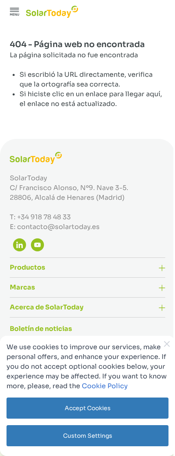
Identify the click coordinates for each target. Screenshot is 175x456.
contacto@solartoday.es (58, 227)
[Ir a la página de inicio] (52, 12)
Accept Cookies (88, 408)
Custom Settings (87, 435)
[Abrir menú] (15, 12)
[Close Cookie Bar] (167, 344)
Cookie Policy (105, 386)
